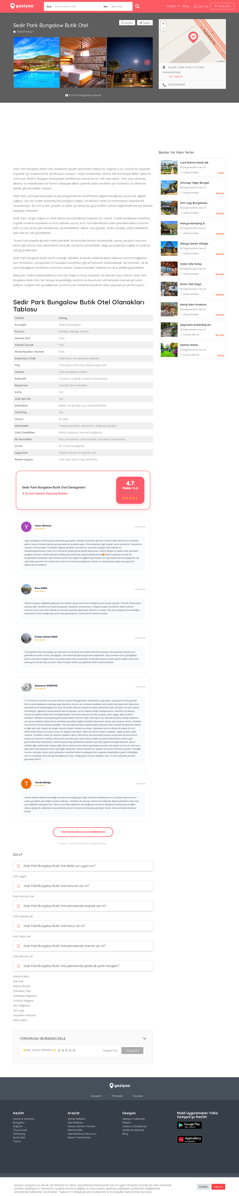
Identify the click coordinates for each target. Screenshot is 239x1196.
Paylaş (146, 23)
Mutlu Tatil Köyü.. (191, 284)
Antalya (195, 172)
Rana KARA (41, 588)
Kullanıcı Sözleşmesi (134, 1126)
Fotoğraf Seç (110, 1050)
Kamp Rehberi (76, 1118)
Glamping (19, 1133)
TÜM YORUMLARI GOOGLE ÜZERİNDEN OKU (83, 832)
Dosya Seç (132, 1050)
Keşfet (171, 6)
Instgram (96, 1096)
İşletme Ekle (75, 1130)
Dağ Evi (17, 1126)
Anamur (187, 334)
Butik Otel (19, 1137)
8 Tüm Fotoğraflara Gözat (84, 95)
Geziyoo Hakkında (133, 1118)
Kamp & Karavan (23, 1118)
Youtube (138, 1096)
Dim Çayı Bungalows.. (194, 203)
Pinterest (117, 1096)
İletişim (126, 1122)
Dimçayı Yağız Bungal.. (195, 182)
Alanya (187, 172)
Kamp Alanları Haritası (81, 1126)
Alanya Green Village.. (194, 243)
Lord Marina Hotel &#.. (195, 162)
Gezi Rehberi (75, 1122)
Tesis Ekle (223, 6)
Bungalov (19, 1122)
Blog (186, 6)
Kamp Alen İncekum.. (194, 304)
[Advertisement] (83, 140)
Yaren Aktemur (43, 525)
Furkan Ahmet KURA (46, 636)
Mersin (195, 334)
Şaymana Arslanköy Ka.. (196, 324)
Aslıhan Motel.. (189, 345)
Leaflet (220, 61)
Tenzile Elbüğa (43, 782)
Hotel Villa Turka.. (191, 264)
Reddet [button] (203, 1186)
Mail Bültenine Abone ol (82, 1133)
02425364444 (176, 84)
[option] (36, 62)
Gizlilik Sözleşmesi (133, 1130)
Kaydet (128, 23)
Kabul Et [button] (218, 1186)
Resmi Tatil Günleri (79, 1137)
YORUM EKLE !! (25, 31)
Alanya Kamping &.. (193, 223)
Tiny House (20, 1130)
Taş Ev (17, 1141)
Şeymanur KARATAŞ (46, 685)
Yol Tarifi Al (175, 76)
